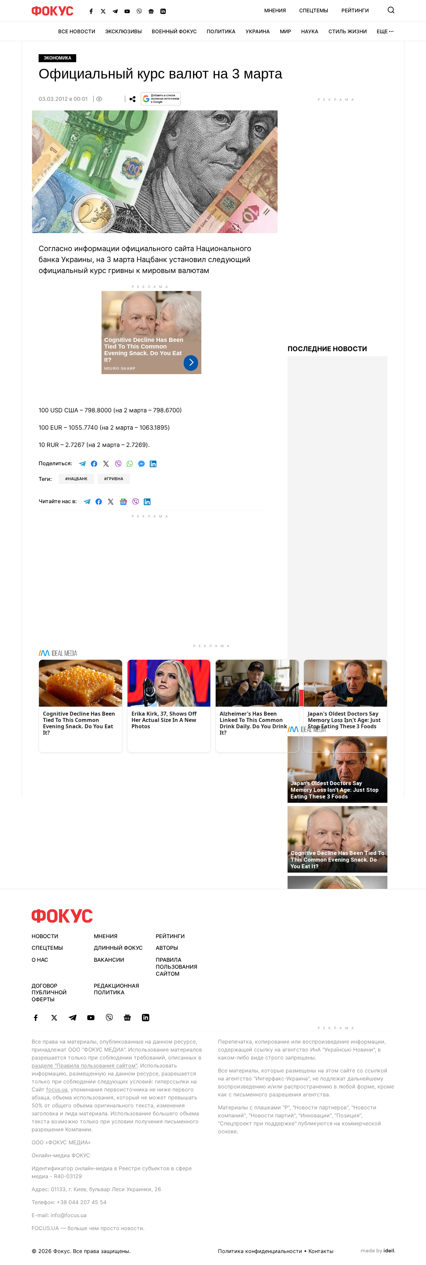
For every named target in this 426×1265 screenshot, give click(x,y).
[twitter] (54, 1018)
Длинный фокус (118, 947)
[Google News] (151, 11)
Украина (258, 31)
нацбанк (78, 478)
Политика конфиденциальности (260, 1251)
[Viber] (139, 11)
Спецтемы (313, 10)
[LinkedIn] (163, 11)
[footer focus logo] (62, 916)
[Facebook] (91, 11)
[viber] (109, 1018)
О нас (40, 959)
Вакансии (109, 959)
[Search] (391, 10)
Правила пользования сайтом (176, 966)
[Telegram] (115, 11)
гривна (115, 478)
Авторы (167, 947)
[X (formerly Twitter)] (103, 11)
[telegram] (72, 1018)
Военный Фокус (174, 31)
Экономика (57, 58)
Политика (221, 31)
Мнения (275, 10)
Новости (45, 936)
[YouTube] (127, 11)
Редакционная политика (116, 989)
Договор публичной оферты (49, 992)
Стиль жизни (347, 31)
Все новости (76, 31)
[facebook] (35, 1018)
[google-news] (127, 1018)
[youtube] (90, 1018)
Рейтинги (355, 10)
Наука (310, 31)
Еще (382, 31)
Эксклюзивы (123, 31)
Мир (285, 31)
